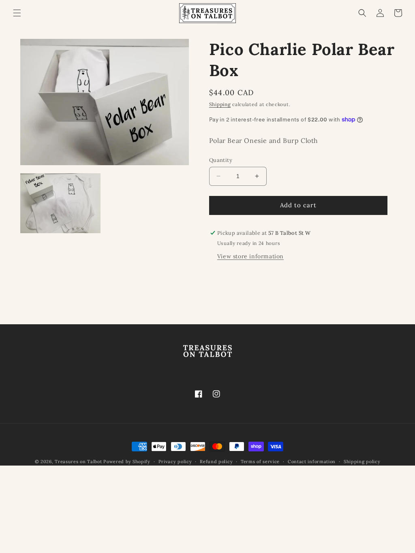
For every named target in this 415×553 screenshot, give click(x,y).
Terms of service (260, 461)
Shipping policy (362, 461)
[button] (17, 13)
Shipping (220, 104)
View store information (250, 256)
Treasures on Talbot (78, 461)
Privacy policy (175, 461)
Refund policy (216, 461)
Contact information (312, 461)
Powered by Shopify (126, 461)
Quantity (220, 160)
